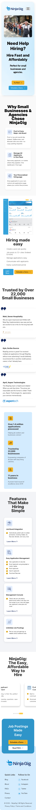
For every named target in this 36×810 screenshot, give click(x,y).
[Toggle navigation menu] (28, 8)
